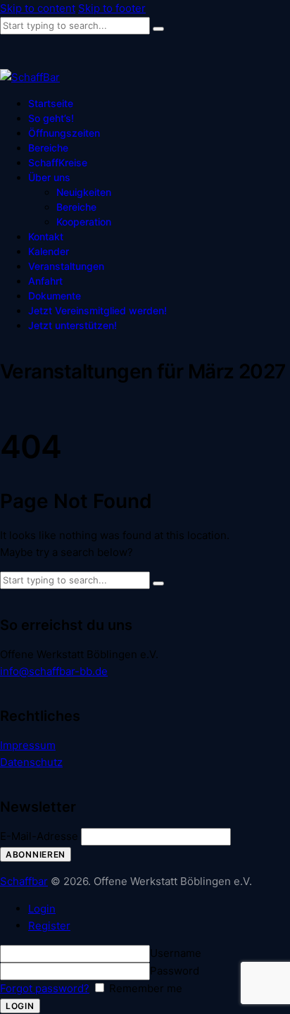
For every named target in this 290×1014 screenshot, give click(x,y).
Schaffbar (24, 881)
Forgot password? (44, 988)
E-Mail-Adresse (39, 836)
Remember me (144, 988)
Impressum (28, 745)
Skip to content (37, 8)
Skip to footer (112, 8)
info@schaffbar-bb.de (54, 671)
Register (49, 925)
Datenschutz (31, 762)
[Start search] (158, 29)
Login (42, 908)
